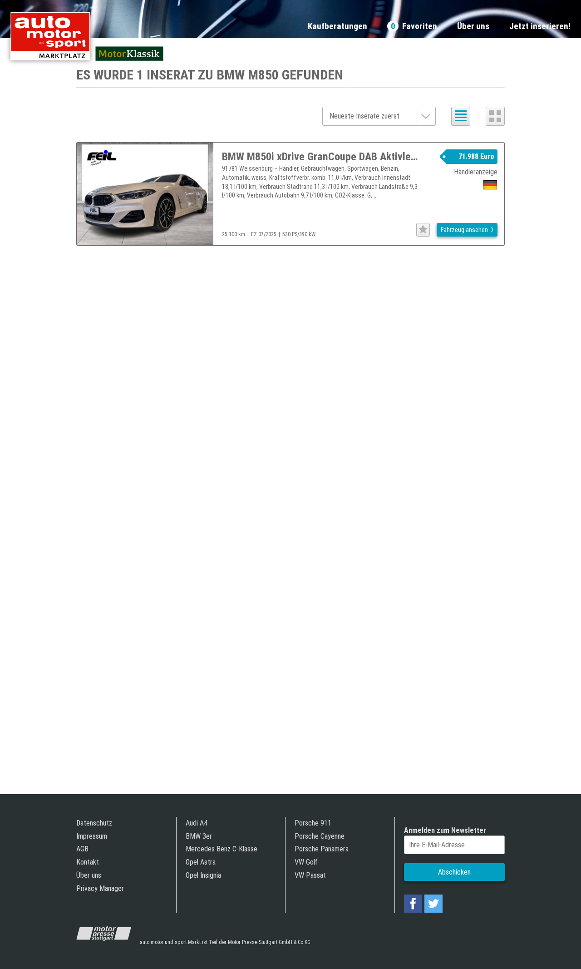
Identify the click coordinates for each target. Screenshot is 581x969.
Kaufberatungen (337, 26)
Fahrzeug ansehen (464, 229)
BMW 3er (199, 836)
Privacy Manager (100, 888)
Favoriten (414, 26)
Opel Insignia (203, 875)
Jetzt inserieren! (540, 26)
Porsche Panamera (322, 849)
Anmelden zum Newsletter (445, 830)
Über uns (473, 26)
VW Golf (306, 862)
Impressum (91, 836)
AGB (82, 849)
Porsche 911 (313, 823)
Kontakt (87, 862)
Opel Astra (201, 862)
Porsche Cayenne (320, 836)
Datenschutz (94, 823)
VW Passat (310, 875)
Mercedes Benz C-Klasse (221, 849)
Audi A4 (196, 823)
